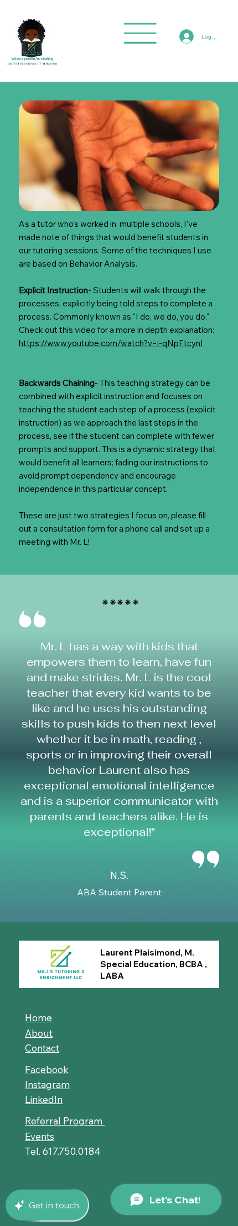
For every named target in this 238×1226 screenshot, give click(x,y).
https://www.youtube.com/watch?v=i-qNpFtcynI (111, 343)
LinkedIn (44, 1099)
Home (38, 1017)
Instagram (47, 1084)
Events (39, 1136)
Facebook (47, 1069)
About (39, 1033)
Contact (42, 1048)
